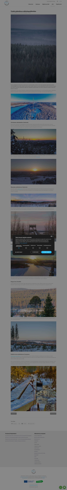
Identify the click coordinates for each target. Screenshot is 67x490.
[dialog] (33, 245)
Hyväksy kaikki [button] (46, 252)
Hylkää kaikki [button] (35, 252)
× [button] (52, 236)
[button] (18, 252)
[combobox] (51, 236)
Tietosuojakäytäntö (23, 243)
